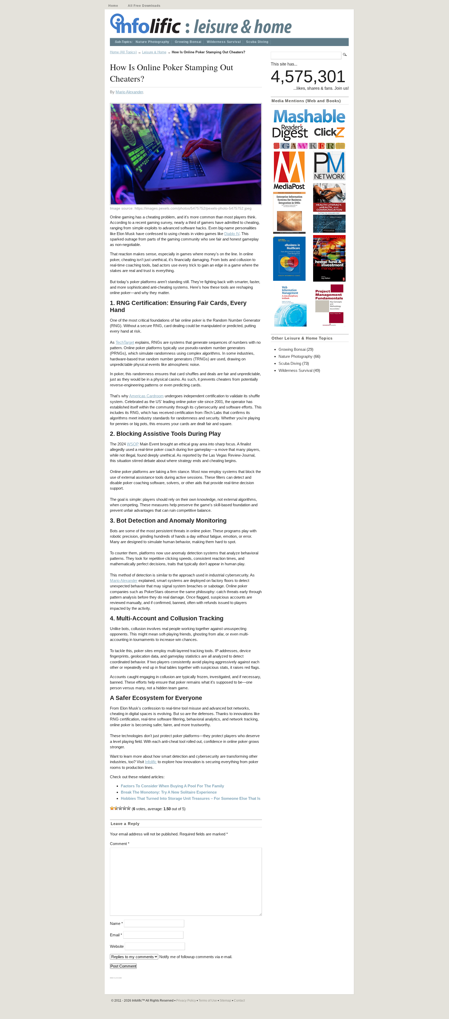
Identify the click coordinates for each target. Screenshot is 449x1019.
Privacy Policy (186, 1000)
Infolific (151, 762)
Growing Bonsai (188, 42)
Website (117, 946)
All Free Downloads (144, 6)
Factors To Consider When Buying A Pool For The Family (172, 786)
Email (116, 935)
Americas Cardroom (146, 396)
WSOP (133, 444)
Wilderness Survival (224, 42)
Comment (119, 843)
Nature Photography (152, 42)
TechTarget (125, 342)
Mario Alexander (129, 92)
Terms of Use (208, 1000)
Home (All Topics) (123, 52)
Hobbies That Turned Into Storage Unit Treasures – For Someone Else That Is (190, 798)
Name (116, 923)
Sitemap (225, 1000)
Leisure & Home (154, 52)
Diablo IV (231, 233)
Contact (239, 1000)
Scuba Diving (257, 42)
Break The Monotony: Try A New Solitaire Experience (169, 792)
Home (113, 6)
